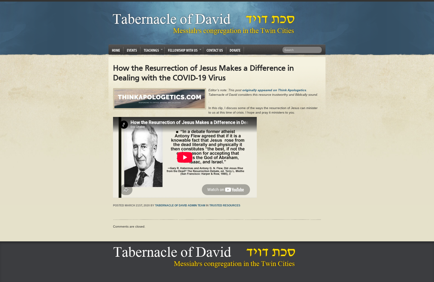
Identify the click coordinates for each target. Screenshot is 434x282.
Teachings (149, 51)
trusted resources (224, 205)
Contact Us (215, 50)
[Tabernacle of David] (205, 24)
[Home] (206, 257)
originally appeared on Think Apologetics (274, 90)
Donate (235, 50)
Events (132, 50)
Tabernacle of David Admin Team (180, 205)
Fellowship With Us (181, 51)
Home (116, 50)
